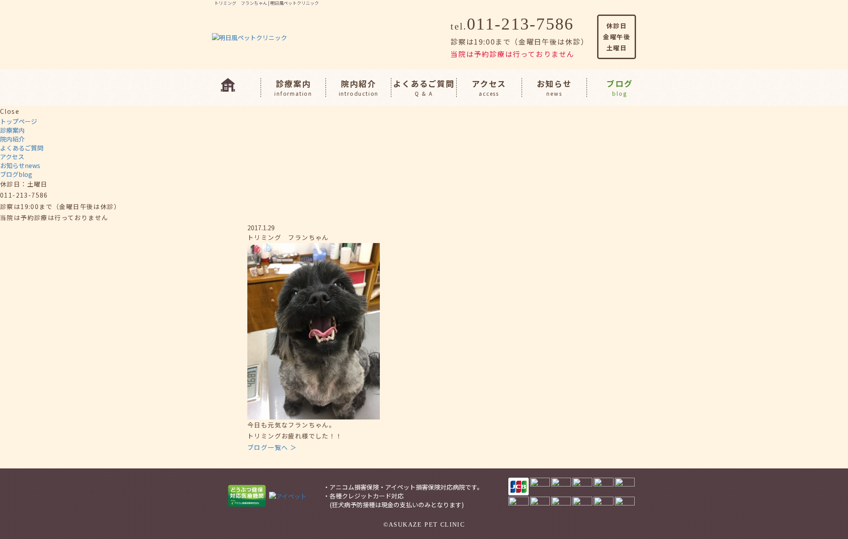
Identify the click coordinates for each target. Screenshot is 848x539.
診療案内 (293, 87)
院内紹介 (359, 87)
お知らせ (554, 87)
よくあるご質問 (423, 87)
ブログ (619, 87)
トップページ (18, 121)
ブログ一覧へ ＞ (272, 447)
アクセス (489, 87)
